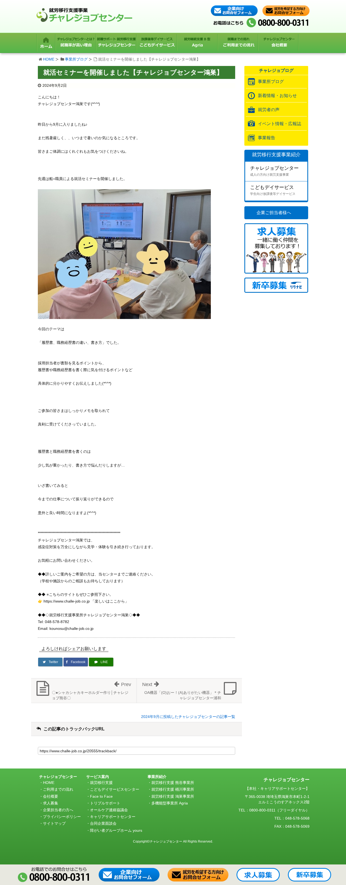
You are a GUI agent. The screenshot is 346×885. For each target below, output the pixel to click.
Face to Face (101, 796)
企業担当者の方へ (58, 810)
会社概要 (50, 796)
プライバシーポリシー (62, 816)
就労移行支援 (101, 782)
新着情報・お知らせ (277, 95)
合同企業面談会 (103, 823)
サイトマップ (54, 823)
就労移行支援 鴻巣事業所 (172, 796)
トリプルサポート (105, 803)
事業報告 (266, 137)
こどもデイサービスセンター (114, 789)
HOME (48, 59)
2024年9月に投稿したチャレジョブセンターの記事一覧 (188, 716)
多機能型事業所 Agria (169, 803)
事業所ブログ (76, 59)
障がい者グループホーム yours (116, 830)
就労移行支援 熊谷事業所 (172, 782)
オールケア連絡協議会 (109, 810)
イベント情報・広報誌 (279, 123)
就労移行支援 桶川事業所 (172, 789)
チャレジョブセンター (274, 171)
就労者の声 (269, 109)
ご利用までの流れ (58, 789)
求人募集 (50, 803)
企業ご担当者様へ (274, 212)
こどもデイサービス (272, 190)
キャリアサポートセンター (112, 816)
